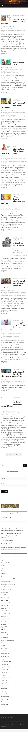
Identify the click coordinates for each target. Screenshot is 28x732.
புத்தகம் (14, 15)
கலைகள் (3, 605)
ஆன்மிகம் (15, 59)
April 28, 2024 (9, 67)
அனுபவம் (3, 562)
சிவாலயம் (6, 336)
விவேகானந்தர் (4, 696)
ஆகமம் (4, 411)
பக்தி (26, 255)
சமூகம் (2, 621)
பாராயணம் (20, 158)
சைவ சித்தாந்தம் (20, 28)
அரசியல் (3, 565)
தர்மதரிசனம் (16, 252)
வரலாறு (14, 99)
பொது (17, 239)
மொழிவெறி (18, 337)
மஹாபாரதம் (4, 683)
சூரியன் (4, 69)
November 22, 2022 (17, 110)
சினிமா (3, 624)
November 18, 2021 (17, 408)
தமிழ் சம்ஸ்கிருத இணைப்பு (12, 28)
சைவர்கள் (10, 336)
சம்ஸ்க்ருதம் (7, 337)
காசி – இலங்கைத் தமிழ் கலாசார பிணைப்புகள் (13, 105)
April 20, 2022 (12, 290)
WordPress (20, 724)
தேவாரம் (9, 72)
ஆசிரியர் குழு (4, 26)
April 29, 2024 (12, 26)
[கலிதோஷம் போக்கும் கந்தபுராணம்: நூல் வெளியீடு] (6, 197)
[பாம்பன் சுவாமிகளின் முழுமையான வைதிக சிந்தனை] (6, 400)
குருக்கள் (23, 295)
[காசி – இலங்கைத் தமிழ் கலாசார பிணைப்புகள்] (6, 101)
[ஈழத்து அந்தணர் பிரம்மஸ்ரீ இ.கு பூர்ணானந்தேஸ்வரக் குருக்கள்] (6, 371)
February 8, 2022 (14, 379)
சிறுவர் (2, 626)
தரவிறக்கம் (4, 637)
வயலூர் (15, 295)
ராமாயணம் (3, 685)
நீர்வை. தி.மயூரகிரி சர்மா (6, 110)
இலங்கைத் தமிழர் (19, 99)
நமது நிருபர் (4, 290)
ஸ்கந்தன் (5, 159)
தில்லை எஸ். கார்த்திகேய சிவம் (8, 205)
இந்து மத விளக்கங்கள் (6, 584)
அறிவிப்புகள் (4, 568)
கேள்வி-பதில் (22, 15)
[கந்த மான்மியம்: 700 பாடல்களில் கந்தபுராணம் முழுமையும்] (6, 147)
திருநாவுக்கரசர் (13, 69)
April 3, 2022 (9, 329)
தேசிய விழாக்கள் (5, 642)
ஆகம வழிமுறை (17, 292)
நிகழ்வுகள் (23, 278)
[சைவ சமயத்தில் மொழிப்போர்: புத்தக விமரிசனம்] (6, 322)
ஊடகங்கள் (3, 597)
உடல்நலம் (3, 592)
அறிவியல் (3, 570)
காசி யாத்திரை (23, 116)
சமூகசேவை (4, 618)
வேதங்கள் (4, 28)
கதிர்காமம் (8, 116)
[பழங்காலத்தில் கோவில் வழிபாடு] (6, 242)
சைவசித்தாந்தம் (7, 334)
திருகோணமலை (17, 116)
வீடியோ (3, 699)
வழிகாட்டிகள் (23, 369)
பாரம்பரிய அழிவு (11, 292)
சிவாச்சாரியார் (5, 292)
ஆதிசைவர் (11, 295)
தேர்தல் (3, 645)
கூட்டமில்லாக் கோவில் (22, 254)
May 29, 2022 (16, 250)
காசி (11, 112)
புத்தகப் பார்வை (15, 333)
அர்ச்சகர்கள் (19, 295)
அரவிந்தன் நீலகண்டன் (6, 408)
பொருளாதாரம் (4, 677)
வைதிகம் (14, 412)
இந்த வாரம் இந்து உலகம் (6, 578)
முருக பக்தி (11, 208)
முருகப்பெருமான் (6, 208)
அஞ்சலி (3, 560)
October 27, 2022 (16, 156)
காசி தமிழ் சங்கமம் (7, 113)
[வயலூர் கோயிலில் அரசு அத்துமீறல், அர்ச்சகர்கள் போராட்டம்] (6, 281)
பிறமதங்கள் (4, 667)
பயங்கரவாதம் (4, 661)
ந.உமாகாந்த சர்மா (5, 379)
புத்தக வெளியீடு (14, 211)
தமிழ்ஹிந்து (3, 724)
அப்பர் (13, 72)
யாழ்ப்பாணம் (9, 115)
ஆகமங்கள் (10, 412)
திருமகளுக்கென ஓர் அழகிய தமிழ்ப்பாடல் (10, 528)
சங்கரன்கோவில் (13, 337)
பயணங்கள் (3, 664)
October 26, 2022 (19, 205)
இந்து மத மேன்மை (16, 100)
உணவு (2, 594)
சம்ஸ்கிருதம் (21, 331)
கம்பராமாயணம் (5, 602)
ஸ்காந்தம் (6, 161)
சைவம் (18, 15)
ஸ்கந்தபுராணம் (16, 161)
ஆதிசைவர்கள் (6, 295)
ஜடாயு (3, 67)
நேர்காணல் (3, 656)
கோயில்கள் (21, 239)
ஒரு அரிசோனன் (17, 248)
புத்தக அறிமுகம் (9, 30)
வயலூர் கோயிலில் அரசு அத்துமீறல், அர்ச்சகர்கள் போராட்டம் (13, 284)
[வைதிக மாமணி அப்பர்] (6, 62)
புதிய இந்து (3, 669)
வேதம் (14, 16)
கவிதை (3, 610)
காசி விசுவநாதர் (14, 113)
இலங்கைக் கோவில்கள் (17, 112)
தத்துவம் (3, 634)
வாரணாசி (8, 112)
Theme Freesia (15, 724)
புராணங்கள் (11, 161)
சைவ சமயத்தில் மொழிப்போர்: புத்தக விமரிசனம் (19, 325)
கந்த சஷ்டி (4, 158)
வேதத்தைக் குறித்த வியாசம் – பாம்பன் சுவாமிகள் (13, 21)
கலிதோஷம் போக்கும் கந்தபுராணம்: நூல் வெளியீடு (13, 200)
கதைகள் (3, 600)
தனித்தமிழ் (20, 30)
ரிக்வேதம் (16, 72)
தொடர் (2, 648)
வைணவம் (3, 704)
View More (5, 53)
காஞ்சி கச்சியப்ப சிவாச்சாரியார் (12, 158)
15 (17, 454)
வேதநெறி (7, 414)
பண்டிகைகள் (4, 659)
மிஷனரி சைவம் (15, 30)
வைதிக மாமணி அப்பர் (18, 63)
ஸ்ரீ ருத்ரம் (8, 69)
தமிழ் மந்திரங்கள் (9, 333)
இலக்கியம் (15, 145)
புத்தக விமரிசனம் (10, 331)
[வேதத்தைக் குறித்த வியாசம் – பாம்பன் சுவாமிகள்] (6, 18)
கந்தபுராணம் (21, 161)
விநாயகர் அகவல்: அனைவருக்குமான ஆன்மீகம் (12, 530)
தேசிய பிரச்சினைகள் (6, 640)
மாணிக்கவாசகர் (18, 255)
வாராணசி (12, 116)
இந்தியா (21, 252)
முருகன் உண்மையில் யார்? (7, 540)
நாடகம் (3, 651)
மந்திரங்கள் (7, 71)
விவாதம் (18, 320)
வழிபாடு (23, 255)
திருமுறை (6, 72)
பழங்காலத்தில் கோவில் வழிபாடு (18, 244)
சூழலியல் (3, 629)
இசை (2, 576)
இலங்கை (4, 112)
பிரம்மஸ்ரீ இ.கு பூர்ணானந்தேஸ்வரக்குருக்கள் (14, 381)
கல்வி (2, 608)
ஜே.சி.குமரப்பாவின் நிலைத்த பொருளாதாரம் (11, 533)
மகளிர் (2, 680)
